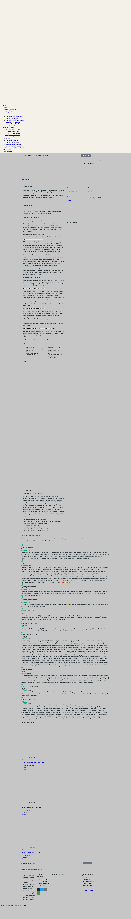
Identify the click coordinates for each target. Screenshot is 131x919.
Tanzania (69, 200)
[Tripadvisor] (38, 893)
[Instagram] (38, 889)
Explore (24, 769)
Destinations (82, 160)
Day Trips (83, 163)
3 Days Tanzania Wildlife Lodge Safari (33, 762)
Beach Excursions (72, 191)
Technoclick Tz (26, 905)
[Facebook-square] (45, 889)
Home (69, 160)
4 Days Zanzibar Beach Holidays (31, 852)
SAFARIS (90, 160)
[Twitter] (42, 889)
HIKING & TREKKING (101, 160)
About (74, 160)
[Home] (43, 175)
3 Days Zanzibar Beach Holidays (31, 807)
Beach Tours (91, 163)
